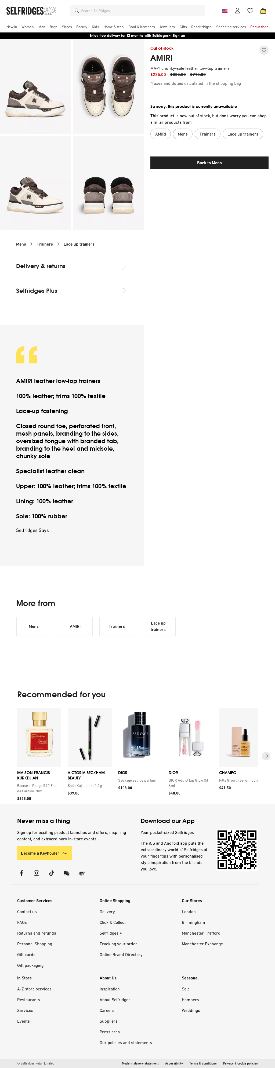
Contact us (27, 911)
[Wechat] (66, 876)
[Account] (237, 10)
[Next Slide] (266, 756)
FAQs (22, 922)
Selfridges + (111, 933)
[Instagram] (36, 876)
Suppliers (109, 1021)
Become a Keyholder (40, 853)
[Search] (77, 10)
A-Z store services (34, 988)
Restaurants (28, 999)
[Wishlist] (250, 10)
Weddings (191, 1010)
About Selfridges (115, 999)
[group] (137, 756)
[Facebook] (21, 876)
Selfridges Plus (36, 291)
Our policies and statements (126, 1042)
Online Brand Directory (121, 954)
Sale (186, 988)
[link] (38, 788)
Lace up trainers (79, 244)
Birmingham (193, 922)
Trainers (45, 244)
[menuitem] (11, 26)
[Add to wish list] (264, 50)
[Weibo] (81, 876)
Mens (21, 244)
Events (23, 1021)
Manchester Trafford (201, 933)
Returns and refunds (36, 933)
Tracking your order (118, 943)
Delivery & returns (41, 266)
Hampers (190, 999)
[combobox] (141, 10)
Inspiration (110, 988)
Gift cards (26, 954)
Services (25, 1010)
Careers (107, 1010)
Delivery (107, 911)
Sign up (178, 35)
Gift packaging (30, 965)
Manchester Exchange (202, 943)
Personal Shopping (34, 943)
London (189, 911)
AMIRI (161, 58)
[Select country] (224, 10)
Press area (110, 1031)
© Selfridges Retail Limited (35, 1063)
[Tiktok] (51, 876)
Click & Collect (113, 922)
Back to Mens (209, 162)
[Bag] (263, 10)
